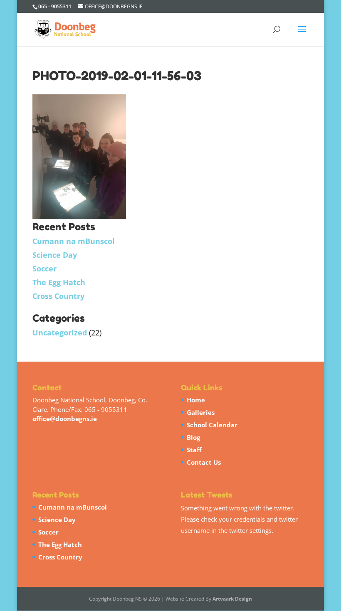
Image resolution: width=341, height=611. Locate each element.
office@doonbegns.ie (64, 418)
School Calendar (212, 425)
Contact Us (204, 462)
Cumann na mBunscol (73, 241)
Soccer (44, 268)
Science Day (54, 255)
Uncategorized (59, 333)
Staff (194, 450)
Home (196, 400)
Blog (193, 437)
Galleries (201, 412)
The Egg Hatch (58, 282)
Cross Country (58, 296)
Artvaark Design (232, 598)
